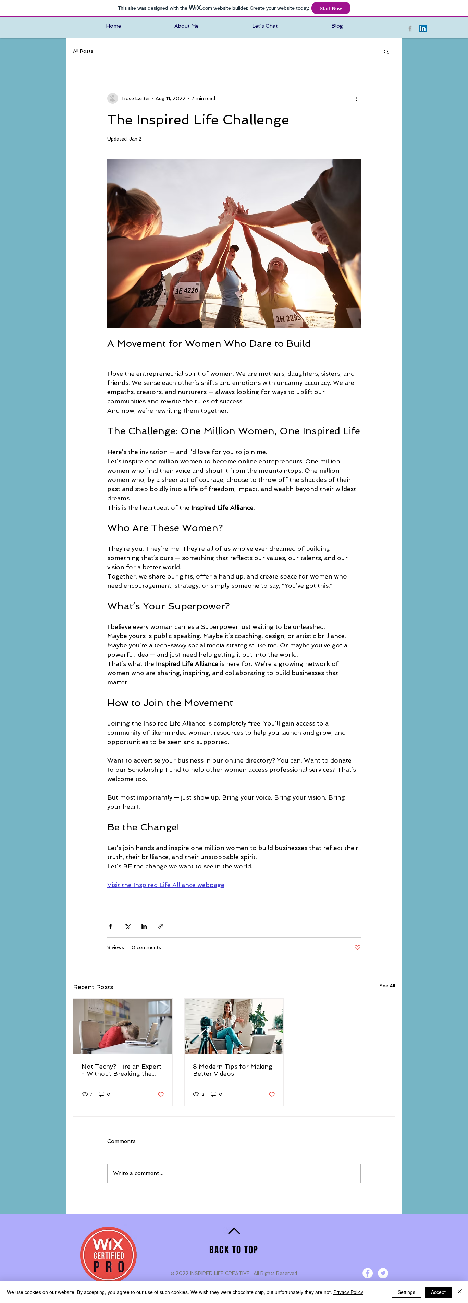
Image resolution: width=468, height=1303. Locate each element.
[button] (386, 51)
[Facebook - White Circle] (367, 1273)
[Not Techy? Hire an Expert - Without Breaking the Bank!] (122, 1026)
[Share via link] (161, 926)
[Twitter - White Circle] (383, 1273)
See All (387, 985)
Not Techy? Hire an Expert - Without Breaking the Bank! (121, 1070)
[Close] (460, 1292)
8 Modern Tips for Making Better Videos (232, 1070)
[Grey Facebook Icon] (410, 28)
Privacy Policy (348, 1292)
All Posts (83, 51)
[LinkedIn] (423, 28)
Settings (406, 1292)
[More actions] (357, 98)
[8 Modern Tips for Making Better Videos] (234, 1026)
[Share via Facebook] (110, 926)
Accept (438, 1292)
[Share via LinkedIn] (144, 926)
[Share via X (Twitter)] (127, 926)
